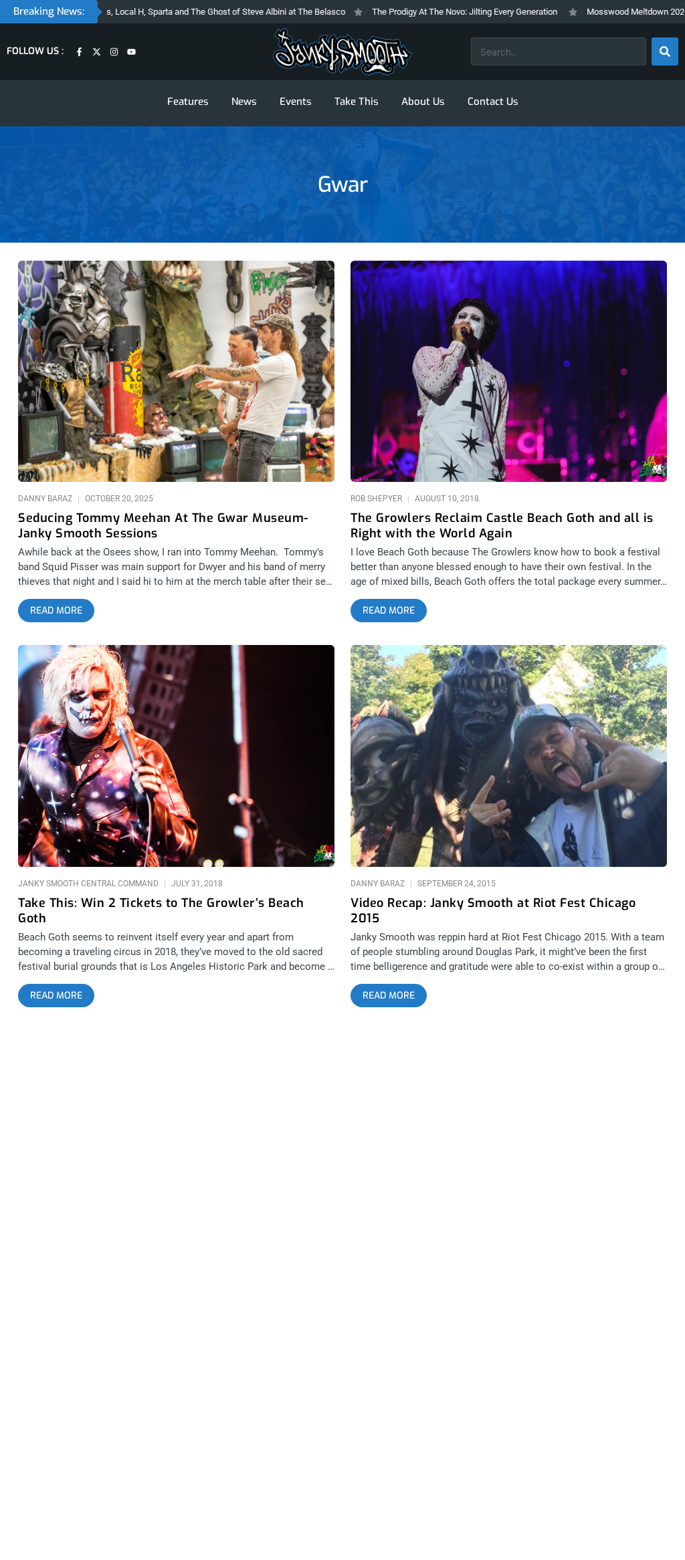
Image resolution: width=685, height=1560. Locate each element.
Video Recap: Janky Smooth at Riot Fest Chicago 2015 (493, 911)
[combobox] (558, 51)
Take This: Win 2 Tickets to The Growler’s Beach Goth (161, 911)
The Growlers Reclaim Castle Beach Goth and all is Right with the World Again (502, 526)
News (244, 101)
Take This (356, 101)
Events (296, 101)
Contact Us (493, 101)
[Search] (665, 51)
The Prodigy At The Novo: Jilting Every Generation (434, 12)
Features (188, 101)
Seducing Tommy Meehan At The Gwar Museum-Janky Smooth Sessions (163, 526)
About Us (423, 101)
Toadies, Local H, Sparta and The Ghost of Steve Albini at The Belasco (183, 12)
